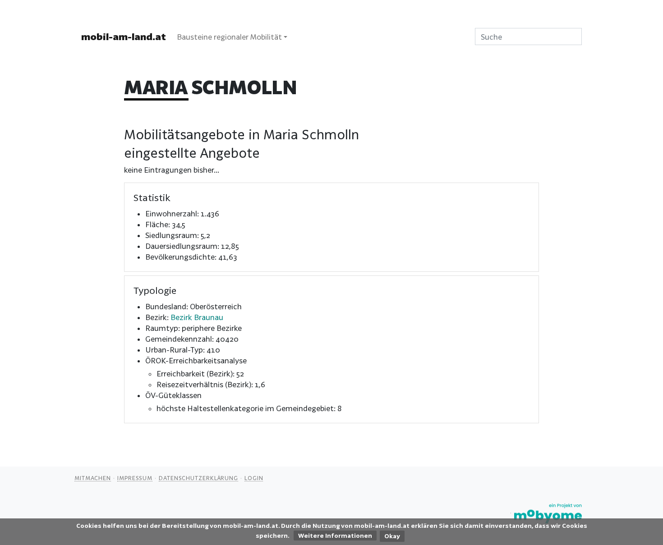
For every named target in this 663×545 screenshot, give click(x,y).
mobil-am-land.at (123, 36)
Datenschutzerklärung (198, 478)
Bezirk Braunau (196, 317)
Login (253, 478)
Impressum (134, 478)
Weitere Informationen (335, 535)
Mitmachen (92, 478)
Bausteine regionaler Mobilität (229, 36)
